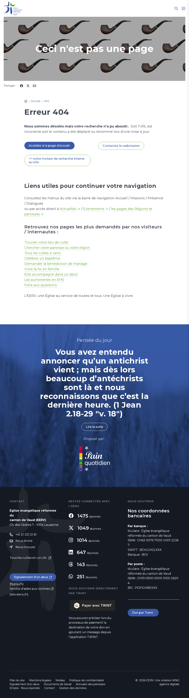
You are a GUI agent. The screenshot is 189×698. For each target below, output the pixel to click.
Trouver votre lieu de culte (46, 242)
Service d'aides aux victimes (30, 588)
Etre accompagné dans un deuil (51, 274)
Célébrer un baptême (42, 258)
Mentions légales (40, 680)
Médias (60, 680)
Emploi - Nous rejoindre (25, 688)
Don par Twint (143, 612)
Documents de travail (57, 684)
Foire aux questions (41, 285)
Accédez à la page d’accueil (49, 145)
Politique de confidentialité (86, 680)
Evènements (93, 209)
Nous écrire (24, 541)
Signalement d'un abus (31, 577)
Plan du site (17, 680)
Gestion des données (72, 688)
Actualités (68, 209)
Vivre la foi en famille (41, 269)
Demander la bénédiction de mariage (56, 264)
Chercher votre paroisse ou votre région (57, 248)
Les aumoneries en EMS (44, 280)
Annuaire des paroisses (90, 684)
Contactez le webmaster (121, 146)
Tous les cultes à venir (43, 253)
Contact (49, 688)
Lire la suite (94, 427)
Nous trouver (25, 547)
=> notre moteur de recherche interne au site (56, 160)
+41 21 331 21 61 (26, 534)
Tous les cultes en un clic (28, 558)
